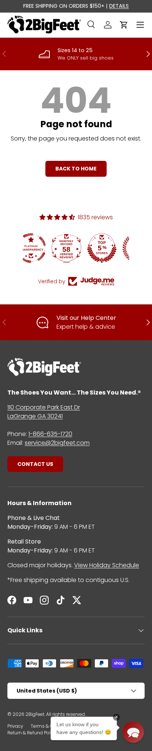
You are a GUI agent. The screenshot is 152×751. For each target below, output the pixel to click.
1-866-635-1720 (50, 434)
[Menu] (140, 25)
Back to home (76, 168)
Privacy (15, 726)
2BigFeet (34, 714)
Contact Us (35, 464)
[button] (124, 25)
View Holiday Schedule (106, 565)
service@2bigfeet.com (57, 443)
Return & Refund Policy (32, 733)
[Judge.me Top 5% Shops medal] (76, 248)
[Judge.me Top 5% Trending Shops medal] (112, 248)
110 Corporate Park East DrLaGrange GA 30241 (43, 411)
